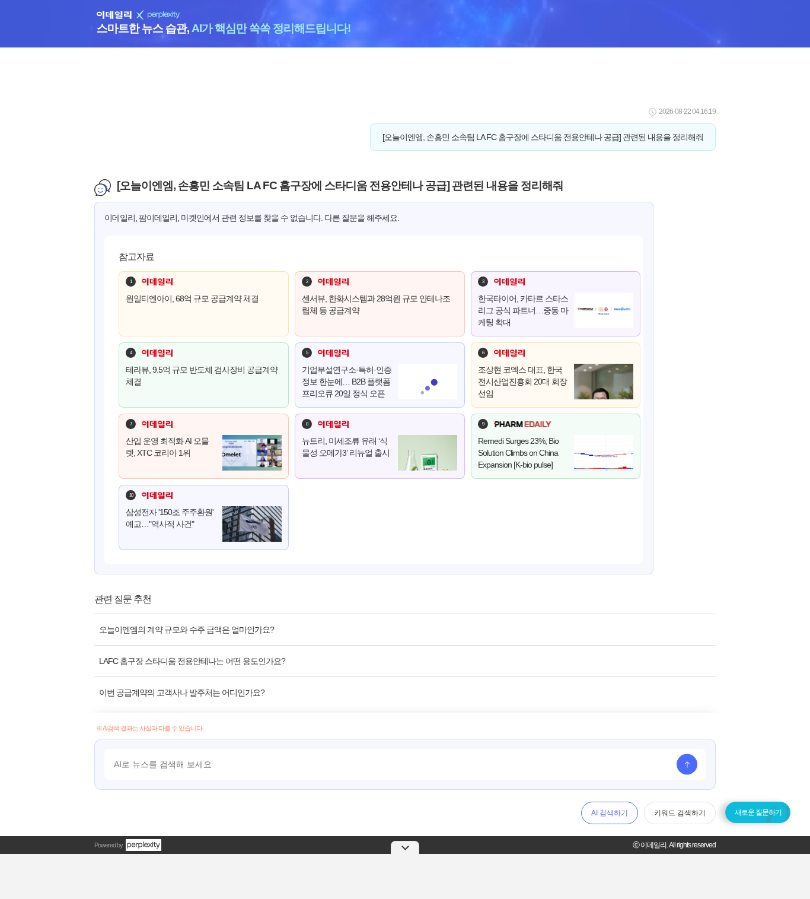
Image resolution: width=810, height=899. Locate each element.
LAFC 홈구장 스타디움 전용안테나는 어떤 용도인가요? (192, 661)
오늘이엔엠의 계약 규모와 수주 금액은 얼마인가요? (186, 629)
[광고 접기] (405, 847)
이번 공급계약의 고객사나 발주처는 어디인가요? (181, 692)
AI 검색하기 (609, 813)
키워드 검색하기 (680, 813)
